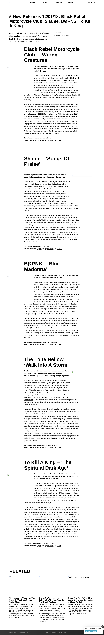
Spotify (39, 140)
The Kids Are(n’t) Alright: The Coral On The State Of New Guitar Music (22, 600)
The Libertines (46, 220)
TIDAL (59, 140)
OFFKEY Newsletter (91, 631)
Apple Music (49, 140)
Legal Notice (54, 632)
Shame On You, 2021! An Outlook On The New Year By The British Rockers (51, 600)
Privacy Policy (62, 632)
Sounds (33, 2)
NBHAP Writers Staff (62, 35)
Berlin (59, 2)
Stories (46, 2)
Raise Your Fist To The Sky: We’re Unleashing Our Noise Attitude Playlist (80, 600)
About (71, 2)
